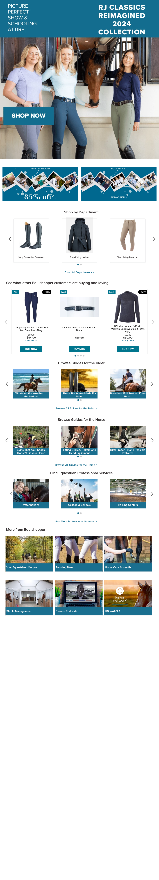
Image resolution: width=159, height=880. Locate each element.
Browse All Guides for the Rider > (76, 408)
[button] (78, 264)
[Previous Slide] (8, 239)
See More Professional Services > (76, 521)
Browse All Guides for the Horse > (76, 465)
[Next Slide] (151, 239)
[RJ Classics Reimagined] (119, 184)
